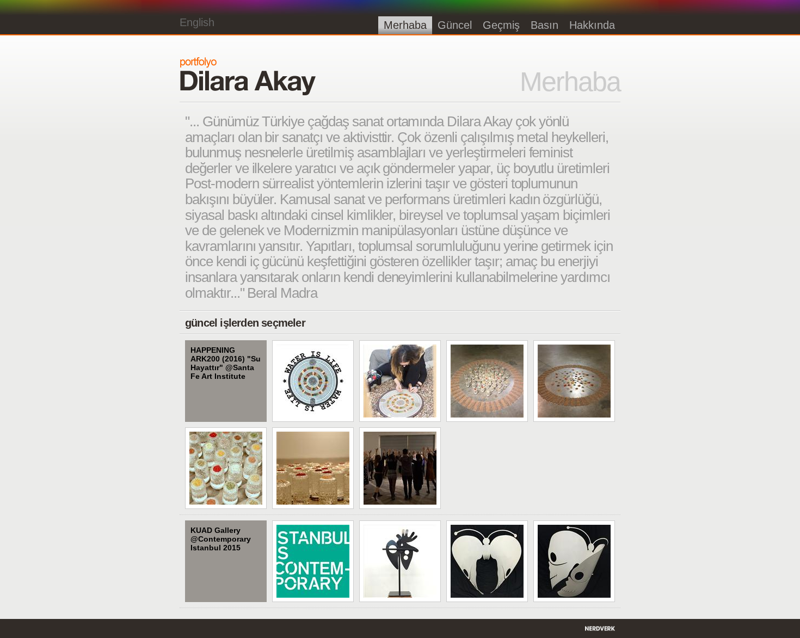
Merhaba (405, 25)
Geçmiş (501, 25)
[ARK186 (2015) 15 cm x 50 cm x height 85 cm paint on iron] (400, 561)
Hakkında (592, 25)
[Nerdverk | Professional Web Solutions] (601, 628)
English (197, 22)
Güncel (455, 25)
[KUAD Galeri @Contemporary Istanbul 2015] (313, 561)
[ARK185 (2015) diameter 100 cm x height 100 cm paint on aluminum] (487, 561)
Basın (544, 25)
